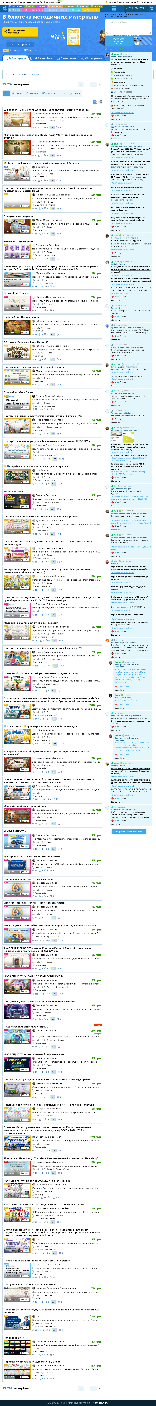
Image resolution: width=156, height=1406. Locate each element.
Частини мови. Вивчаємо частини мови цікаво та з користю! (41, 516)
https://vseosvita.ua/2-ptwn (122, 112)
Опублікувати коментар (118, 41)
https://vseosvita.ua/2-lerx (122, 203)
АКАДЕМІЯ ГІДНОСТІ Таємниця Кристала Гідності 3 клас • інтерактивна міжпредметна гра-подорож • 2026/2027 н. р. (47, 949)
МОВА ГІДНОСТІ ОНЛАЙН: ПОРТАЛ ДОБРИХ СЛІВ (33, 976)
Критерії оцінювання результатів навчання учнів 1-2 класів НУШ (43, 416)
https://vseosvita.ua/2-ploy (122, 183)
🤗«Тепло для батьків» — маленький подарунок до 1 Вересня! (41, 163)
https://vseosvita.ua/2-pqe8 (122, 572)
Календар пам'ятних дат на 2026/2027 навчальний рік (37, 1180)
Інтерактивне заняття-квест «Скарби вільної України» (37, 1260)
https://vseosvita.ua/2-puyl (122, 293)
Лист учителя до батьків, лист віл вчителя (30, 1284)
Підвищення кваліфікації (29, 2)
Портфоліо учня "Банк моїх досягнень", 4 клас (32, 1361)
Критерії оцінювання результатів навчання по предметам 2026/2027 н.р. (48, 441)
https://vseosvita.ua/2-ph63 (122, 593)
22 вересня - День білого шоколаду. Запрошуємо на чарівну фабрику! (46, 109)
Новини (6, 2)
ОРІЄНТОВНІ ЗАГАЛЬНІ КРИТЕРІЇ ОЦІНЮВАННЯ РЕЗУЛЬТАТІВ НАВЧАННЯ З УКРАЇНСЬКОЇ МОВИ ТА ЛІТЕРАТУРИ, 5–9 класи (49, 781)
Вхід (131, 8)
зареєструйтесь (35, 74)
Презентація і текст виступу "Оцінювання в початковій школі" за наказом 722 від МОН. (51, 1311)
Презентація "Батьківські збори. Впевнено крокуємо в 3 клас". (42, 673)
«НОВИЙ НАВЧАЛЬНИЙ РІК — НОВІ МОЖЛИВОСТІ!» (35, 903)
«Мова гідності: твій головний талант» (27, 806)
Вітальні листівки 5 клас (19, 392)
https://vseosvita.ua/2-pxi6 (125, 700)
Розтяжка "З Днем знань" (19, 241)
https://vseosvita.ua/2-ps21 (122, 190)
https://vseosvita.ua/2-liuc (122, 452)
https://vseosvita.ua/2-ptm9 (123, 157)
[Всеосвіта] (4, 8)
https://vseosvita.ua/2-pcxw (122, 603)
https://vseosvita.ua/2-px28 (122, 275)
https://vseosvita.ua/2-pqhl (122, 610)
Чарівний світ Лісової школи (21, 317)
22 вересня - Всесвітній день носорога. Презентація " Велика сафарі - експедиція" (46, 753)
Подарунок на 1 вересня (19, 216)
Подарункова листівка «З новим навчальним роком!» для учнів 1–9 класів (49, 1104)
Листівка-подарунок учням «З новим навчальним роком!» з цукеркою (47, 1079)
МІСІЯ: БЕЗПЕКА (13, 491)
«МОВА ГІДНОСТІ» (15, 831)
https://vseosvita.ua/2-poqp (122, 582)
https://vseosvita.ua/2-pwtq (122, 628)
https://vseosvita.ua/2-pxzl (122, 223)
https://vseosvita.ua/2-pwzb (122, 284)
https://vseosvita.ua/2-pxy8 (122, 250)
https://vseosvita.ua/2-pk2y (122, 379)
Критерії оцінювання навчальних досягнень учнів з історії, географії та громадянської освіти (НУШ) (48, 189)
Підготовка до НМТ (52, 1)
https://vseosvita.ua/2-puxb (122, 372)
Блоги (13, 2)
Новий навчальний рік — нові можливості (29, 879)
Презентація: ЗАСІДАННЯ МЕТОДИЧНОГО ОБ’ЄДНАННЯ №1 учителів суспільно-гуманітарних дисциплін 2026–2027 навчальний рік (52, 599)
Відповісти (115, 119)
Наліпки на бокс (14, 1337)
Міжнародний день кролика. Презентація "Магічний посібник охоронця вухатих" (48, 136)
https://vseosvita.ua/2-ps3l (122, 213)
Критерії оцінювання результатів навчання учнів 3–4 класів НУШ (43, 648)
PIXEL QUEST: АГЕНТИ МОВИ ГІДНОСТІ (27, 1026)
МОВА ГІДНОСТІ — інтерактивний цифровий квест (35, 1054)
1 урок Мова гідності (16, 293)
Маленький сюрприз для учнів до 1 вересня (31, 623)
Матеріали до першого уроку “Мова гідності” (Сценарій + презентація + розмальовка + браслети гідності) (48, 571)
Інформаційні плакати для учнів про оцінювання (34, 367)
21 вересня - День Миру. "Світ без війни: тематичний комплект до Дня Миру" (51, 1158)
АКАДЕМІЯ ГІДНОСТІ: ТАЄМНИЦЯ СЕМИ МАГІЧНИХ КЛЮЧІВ (39, 1001)
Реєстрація (141, 8)
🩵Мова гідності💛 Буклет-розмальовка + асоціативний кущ (40, 726)
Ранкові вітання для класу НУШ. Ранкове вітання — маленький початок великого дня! (48, 543)
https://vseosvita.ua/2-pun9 (122, 619)
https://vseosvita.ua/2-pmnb (123, 170)
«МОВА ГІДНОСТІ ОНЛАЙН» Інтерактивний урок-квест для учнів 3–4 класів (50, 925)
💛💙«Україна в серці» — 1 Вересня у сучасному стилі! (36, 466)
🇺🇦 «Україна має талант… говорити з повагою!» (32, 856)
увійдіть (20, 74)
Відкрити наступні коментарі (128, 832)
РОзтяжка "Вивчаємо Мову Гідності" (26, 342)
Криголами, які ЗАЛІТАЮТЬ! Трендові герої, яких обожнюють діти (44, 1204)
